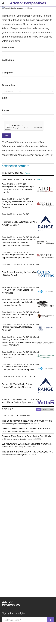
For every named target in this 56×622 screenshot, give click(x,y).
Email (5, 97)
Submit (6, 135)
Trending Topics (12, 172)
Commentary (23, 415)
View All (27, 173)
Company (7, 72)
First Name (8, 47)
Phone (5, 110)
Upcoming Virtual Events (18, 179)
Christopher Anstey (11, 439)
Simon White (8, 454)
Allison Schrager (10, 423)
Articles (8, 415)
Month (45, 409)
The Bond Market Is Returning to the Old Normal (27, 420)
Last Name (8, 60)
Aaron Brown (8, 447)
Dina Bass (7, 431)
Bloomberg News (24, 423)
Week (39, 409)
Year (51, 409)
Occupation (8, 85)
